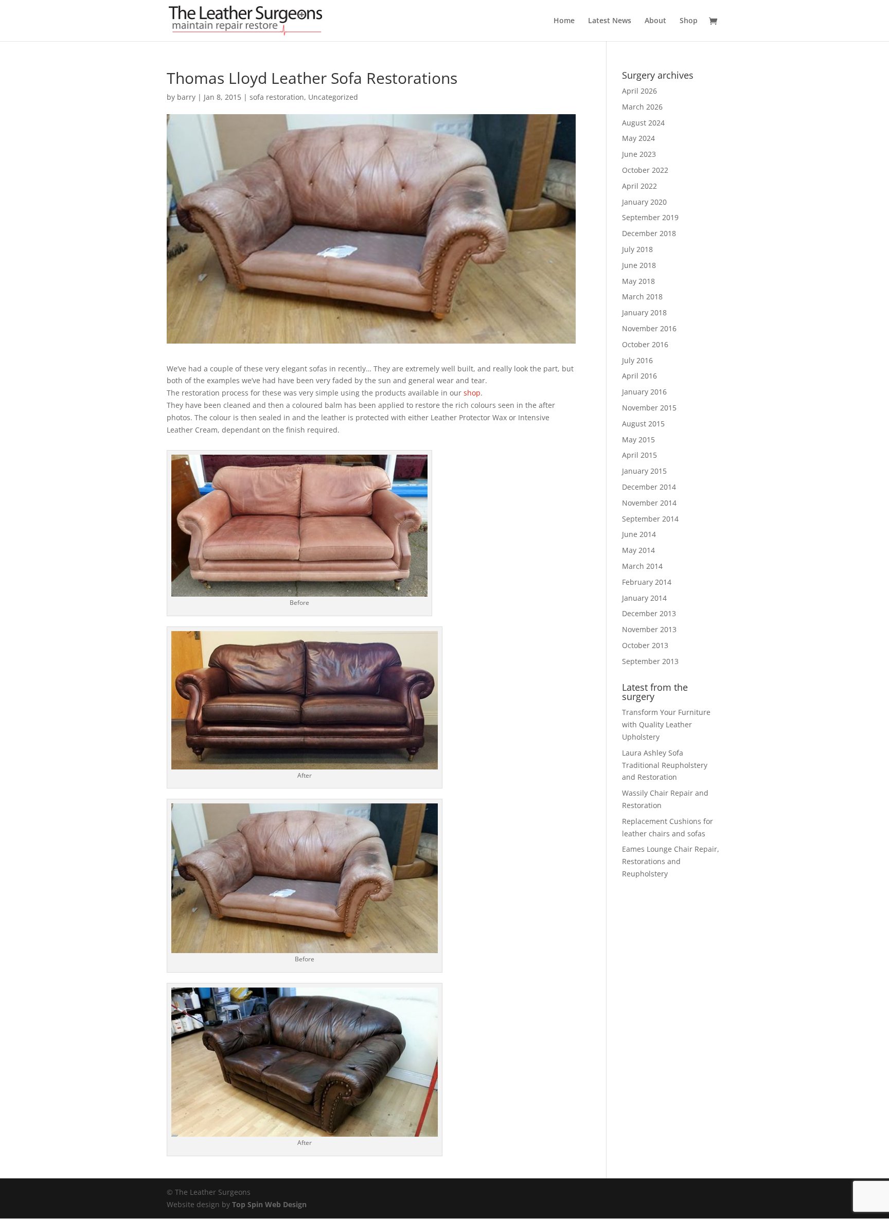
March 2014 (642, 566)
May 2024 (638, 138)
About (655, 21)
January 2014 (644, 598)
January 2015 (644, 471)
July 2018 (637, 249)
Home (564, 21)
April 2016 (639, 376)
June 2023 (639, 154)
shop (472, 393)
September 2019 (650, 217)
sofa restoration (277, 97)
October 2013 (645, 645)
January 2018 (644, 312)
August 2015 (643, 423)
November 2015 (649, 408)
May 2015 (638, 439)
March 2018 (642, 296)
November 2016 (649, 328)
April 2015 (639, 455)
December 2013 (649, 613)
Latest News (609, 21)
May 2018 (638, 281)
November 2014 (649, 503)
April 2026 (639, 91)
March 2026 (642, 107)
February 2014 (646, 582)
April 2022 (639, 186)
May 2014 (638, 550)
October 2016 (645, 344)
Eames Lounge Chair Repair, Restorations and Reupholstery (670, 861)
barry (186, 97)
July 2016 (637, 360)
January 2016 (644, 392)
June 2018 (639, 265)
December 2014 (649, 487)
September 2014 (650, 519)
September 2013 (650, 661)
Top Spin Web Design (269, 1204)
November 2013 (649, 629)
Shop (689, 21)
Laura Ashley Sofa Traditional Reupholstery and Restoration (664, 765)
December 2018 (649, 233)
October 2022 (645, 170)
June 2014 (639, 534)
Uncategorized (333, 97)
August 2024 (643, 123)
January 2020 (644, 202)
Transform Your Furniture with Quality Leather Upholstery (666, 724)
